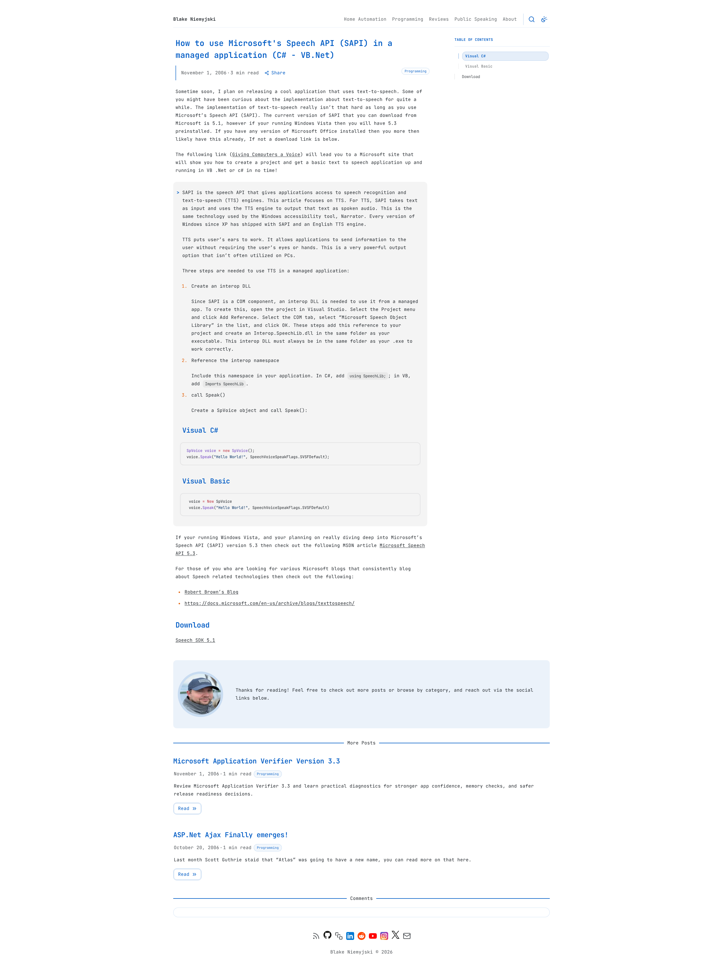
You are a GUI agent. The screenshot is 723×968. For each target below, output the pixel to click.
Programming (407, 19)
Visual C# (200, 430)
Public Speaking (475, 19)
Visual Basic (206, 481)
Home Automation (365, 19)
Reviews (439, 19)
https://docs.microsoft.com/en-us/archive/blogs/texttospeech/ (270, 603)
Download (193, 625)
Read (183, 808)
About (510, 19)
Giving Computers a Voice (266, 154)
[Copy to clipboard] (412, 450)
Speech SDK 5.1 (195, 640)
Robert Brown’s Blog (211, 592)
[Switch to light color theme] (544, 19)
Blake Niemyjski (194, 19)
